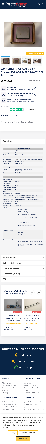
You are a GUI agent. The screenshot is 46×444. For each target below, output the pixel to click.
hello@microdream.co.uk (34, 409)
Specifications (9, 257)
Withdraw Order (30, 385)
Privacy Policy (29, 390)
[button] (5, 61)
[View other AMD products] (7, 81)
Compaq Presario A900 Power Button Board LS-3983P (13, 318)
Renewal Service (8, 390)
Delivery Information (32, 388)
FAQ (5, 279)
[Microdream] (17, 4)
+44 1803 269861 (32, 404)
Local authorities (8, 409)
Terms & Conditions (32, 393)
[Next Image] (43, 30)
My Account (28, 383)
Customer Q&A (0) (11, 273)
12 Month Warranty (15, 95)
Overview (7, 141)
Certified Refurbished (10, 385)
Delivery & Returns (12, 263)
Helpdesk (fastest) (33, 402)
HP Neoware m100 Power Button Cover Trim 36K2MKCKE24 (32, 318)
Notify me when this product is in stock (17, 122)
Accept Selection (28, 432)
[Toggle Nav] (3, 3)
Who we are (6, 383)
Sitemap (5, 393)
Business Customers (10, 404)
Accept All (23, 439)
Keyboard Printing (9, 388)
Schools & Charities (9, 407)
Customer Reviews (11, 268)
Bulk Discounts (8, 402)
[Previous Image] (3, 30)
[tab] (23, 141)
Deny (13, 432)
